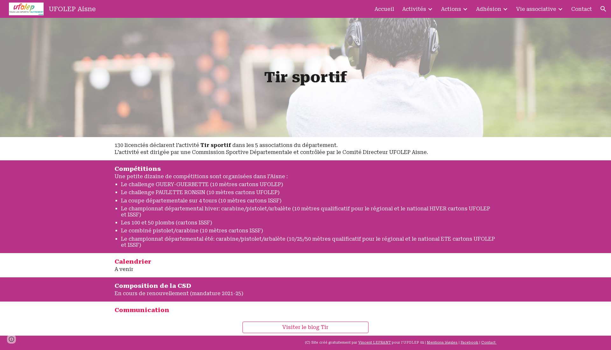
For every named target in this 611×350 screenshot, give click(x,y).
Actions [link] (451, 9)
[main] (305, 77)
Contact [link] (581, 9)
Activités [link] (414, 9)
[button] (603, 9)
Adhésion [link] (488, 9)
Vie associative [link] (536, 9)
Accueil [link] (384, 9)
